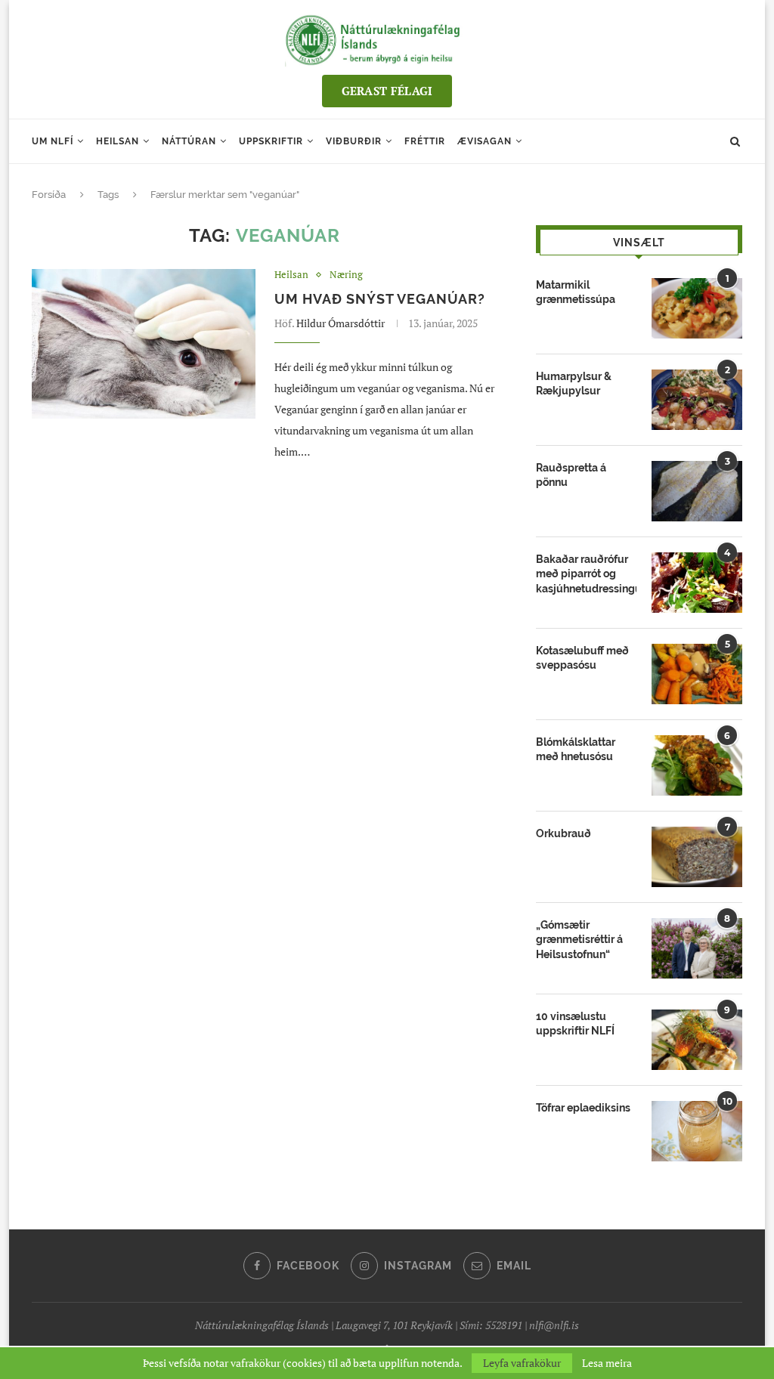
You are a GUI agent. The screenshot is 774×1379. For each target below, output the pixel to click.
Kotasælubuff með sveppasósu (582, 658)
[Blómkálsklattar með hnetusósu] (697, 765)
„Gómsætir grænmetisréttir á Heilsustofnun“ (579, 939)
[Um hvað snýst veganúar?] (143, 344)
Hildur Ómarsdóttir (340, 323)
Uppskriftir (271, 141)
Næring (346, 275)
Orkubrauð (563, 833)
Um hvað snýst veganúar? (379, 299)
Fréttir (424, 141)
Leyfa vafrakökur (522, 1363)
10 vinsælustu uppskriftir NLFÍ (575, 1023)
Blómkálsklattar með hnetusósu (575, 749)
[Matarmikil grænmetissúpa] (697, 308)
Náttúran (189, 141)
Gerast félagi (387, 90)
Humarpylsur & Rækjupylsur (573, 383)
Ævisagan (484, 141)
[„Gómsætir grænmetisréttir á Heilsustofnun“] (697, 948)
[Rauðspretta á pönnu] (697, 491)
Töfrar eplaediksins (583, 1108)
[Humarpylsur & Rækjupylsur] (697, 399)
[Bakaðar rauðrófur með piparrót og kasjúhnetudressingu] (697, 582)
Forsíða (49, 194)
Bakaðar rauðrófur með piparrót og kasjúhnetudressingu (586, 574)
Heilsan (117, 141)
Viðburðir (354, 141)
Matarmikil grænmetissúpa (575, 292)
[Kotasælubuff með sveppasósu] (697, 674)
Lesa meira (607, 1363)
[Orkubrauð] (697, 857)
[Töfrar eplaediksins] (697, 1131)
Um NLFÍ (52, 141)
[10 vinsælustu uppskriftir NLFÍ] (697, 1040)
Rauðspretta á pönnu (571, 475)
